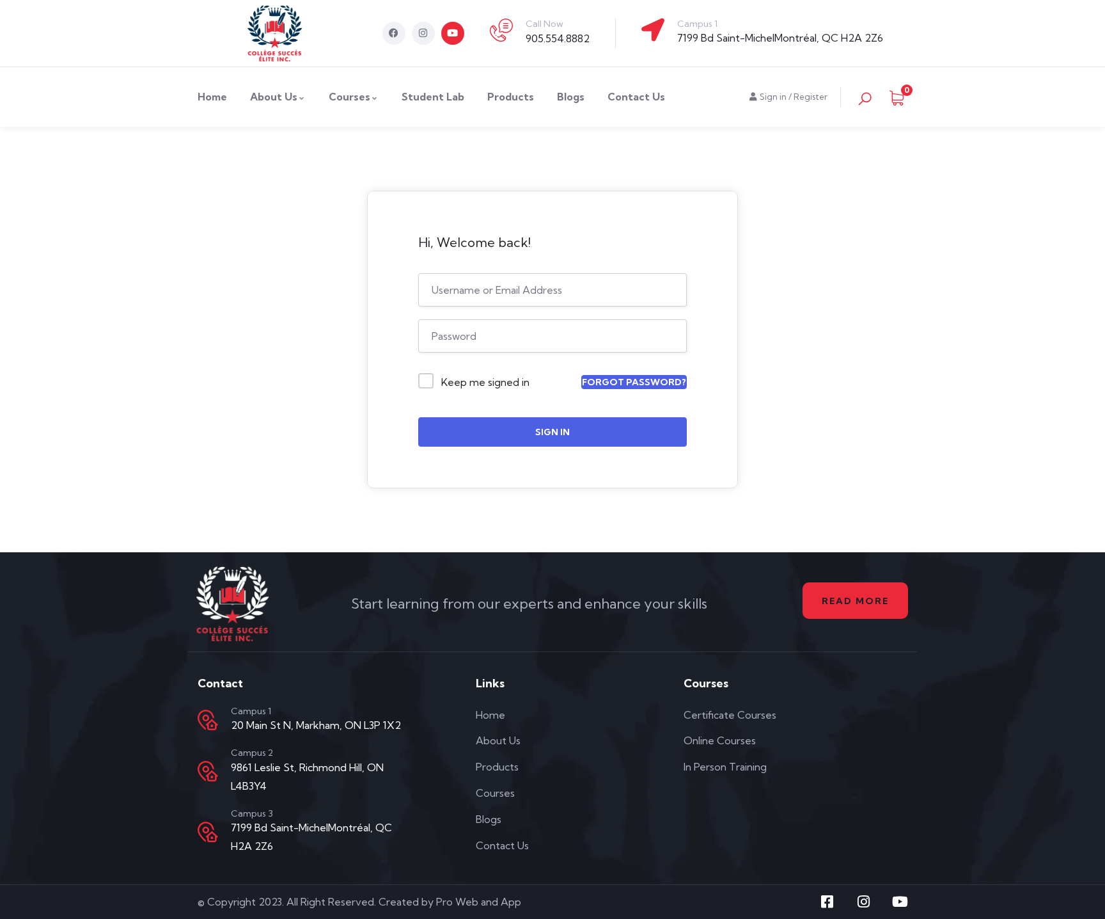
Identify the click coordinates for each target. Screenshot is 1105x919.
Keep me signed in (485, 382)
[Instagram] (423, 33)
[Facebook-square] (827, 902)
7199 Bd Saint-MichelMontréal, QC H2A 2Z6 (780, 37)
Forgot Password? (634, 382)
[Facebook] (393, 33)
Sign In (552, 432)
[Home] (275, 33)
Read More (855, 601)
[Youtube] (452, 33)
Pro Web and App (478, 901)
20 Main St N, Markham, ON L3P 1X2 (316, 725)
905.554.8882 (558, 38)
